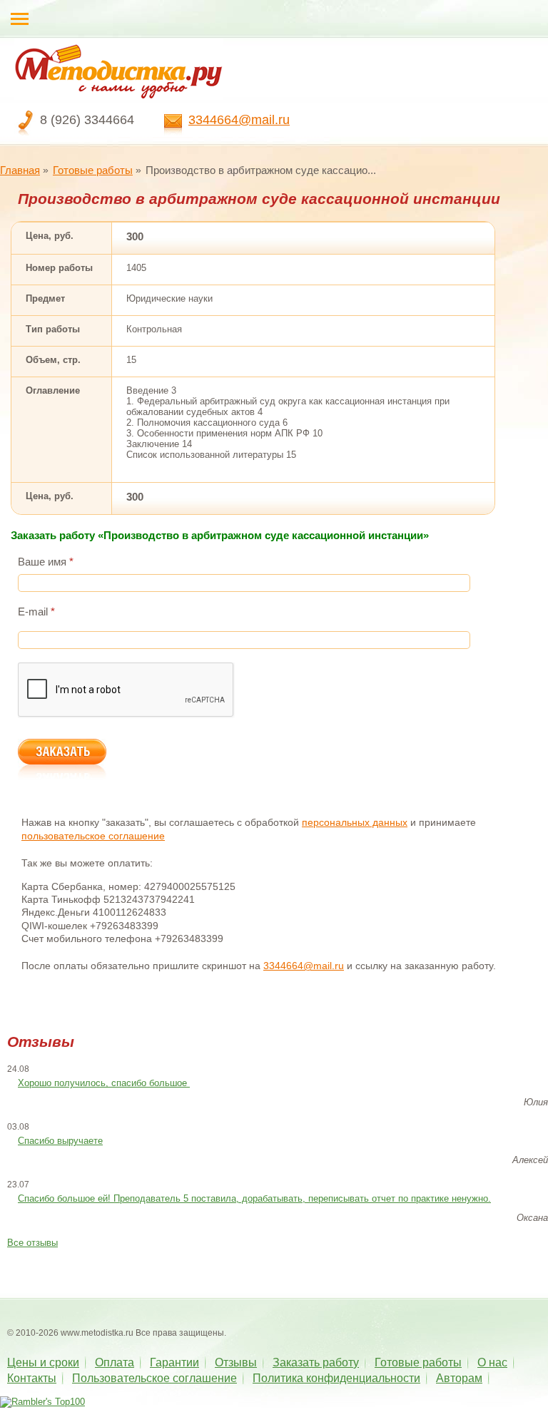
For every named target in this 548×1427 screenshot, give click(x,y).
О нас (492, 1362)
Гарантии (174, 1362)
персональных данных (354, 822)
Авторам (459, 1378)
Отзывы (236, 1362)
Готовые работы (93, 170)
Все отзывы (32, 1242)
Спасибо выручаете (60, 1140)
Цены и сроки (43, 1362)
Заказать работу (316, 1362)
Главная (20, 170)
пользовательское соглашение (93, 836)
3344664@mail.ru (239, 120)
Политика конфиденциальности (336, 1378)
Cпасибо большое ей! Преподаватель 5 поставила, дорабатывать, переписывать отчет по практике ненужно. (254, 1198)
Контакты (31, 1378)
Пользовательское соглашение (154, 1378)
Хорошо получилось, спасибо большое (104, 1083)
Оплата (114, 1362)
